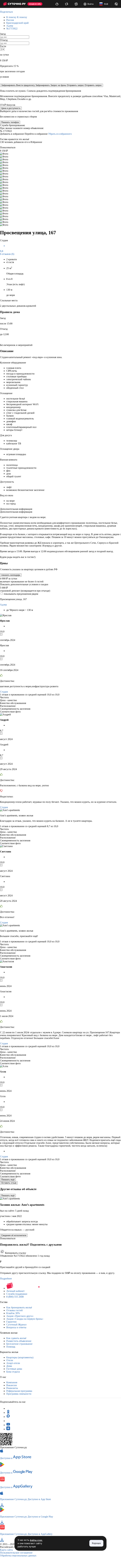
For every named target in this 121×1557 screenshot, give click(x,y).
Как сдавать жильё (16, 1338)
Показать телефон (10, 122)
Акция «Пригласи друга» (20, 1316)
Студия (4, 691)
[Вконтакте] (8, 1420)
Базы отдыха (13, 1371)
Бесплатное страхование (19, 1343)
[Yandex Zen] (8, 1429)
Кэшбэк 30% (13, 1313)
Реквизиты (12, 1388)
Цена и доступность (10, 108)
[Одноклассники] (8, 1412)
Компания (11, 1382)
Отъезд (4, 40)
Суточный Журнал (16, 1324)
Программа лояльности (18, 1393)
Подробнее (6, 1278)
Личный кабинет (15, 1291)
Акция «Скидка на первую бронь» (24, 1318)
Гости (3, 46)
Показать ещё (7, 1179)
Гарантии (11, 1321)
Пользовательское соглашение (16, 1552)
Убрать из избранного (60, 133)
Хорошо (96, 1543)
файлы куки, (36, 1540)
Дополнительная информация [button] (16, 509)
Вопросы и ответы (16, 1327)
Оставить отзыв (8, 1183)
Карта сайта (6, 1549)
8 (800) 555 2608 (15, 1296)
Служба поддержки (16, 1294)
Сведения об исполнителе (13, 1235)
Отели (9, 1360)
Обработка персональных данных (18, 1555)
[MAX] (8, 1416)
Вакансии (11, 1385)
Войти (90, 4)
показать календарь (10, 575)
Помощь (10, 1346)
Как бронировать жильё (19, 1307)
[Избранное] (76, 4)
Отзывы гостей (14, 1310)
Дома (9, 1366)
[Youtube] (8, 1425)
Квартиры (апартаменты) (19, 1357)
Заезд (3, 34)
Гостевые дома (14, 1368)
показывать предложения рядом (21, 594)
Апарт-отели (13, 1363)
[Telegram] (8, 1408)
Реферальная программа (19, 1391)
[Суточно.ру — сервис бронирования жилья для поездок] (14, 4)
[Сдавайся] (56, 4)
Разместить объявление (18, 1341)
